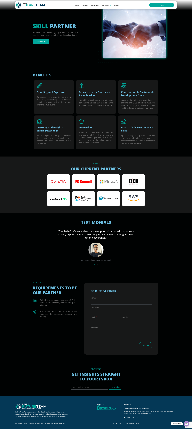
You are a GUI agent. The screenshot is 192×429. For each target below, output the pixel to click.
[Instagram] (120, 420)
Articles (116, 5)
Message (94, 324)
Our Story (85, 5)
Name (93, 294)
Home (77, 5)
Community (94, 5)
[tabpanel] (96, 243)
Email (93, 314)
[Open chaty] (186, 423)
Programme (105, 5)
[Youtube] (123, 420)
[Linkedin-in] (113, 420)
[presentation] (94, 262)
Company (95, 304)
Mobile (125, 314)
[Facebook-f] (117, 420)
